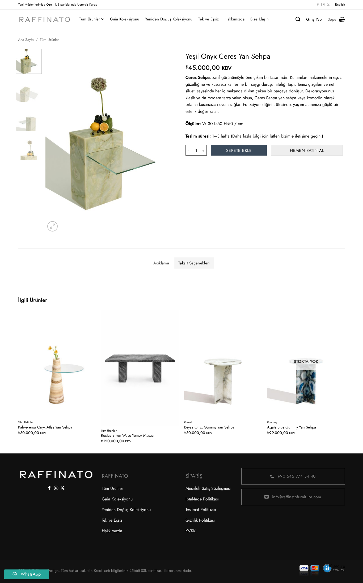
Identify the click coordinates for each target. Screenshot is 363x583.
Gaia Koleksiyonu (124, 19)
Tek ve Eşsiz (208, 19)
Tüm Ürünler (89, 19)
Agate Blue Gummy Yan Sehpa (291, 427)
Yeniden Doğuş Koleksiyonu (168, 19)
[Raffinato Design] (44, 19)
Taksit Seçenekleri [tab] (194, 263)
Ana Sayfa (26, 39)
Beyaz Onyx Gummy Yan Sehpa (209, 427)
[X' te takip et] (328, 5)
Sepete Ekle (239, 150)
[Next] (168, 140)
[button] (336, 19)
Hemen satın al (307, 150)
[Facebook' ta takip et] (317, 5)
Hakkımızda (234, 19)
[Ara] (298, 19)
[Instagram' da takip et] (322, 5)
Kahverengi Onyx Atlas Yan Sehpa (45, 427)
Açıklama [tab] (161, 263)
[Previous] (55, 140)
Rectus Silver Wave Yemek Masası (127, 435)
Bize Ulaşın (259, 19)
